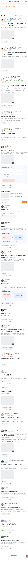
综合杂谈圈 (5, 41)
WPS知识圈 (5, 423)
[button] (26, 1)
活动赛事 (4, 105)
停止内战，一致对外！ (6, 391)
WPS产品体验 (5, 497)
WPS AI (4, 364)
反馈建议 (8, 513)
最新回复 (21, 15)
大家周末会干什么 (5, 313)
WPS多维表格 (5, 546)
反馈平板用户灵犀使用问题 (7, 150)
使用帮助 (11, 185)
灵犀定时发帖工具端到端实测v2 (8, 116)
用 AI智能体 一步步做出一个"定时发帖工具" (11, 464)
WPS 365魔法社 (6, 199)
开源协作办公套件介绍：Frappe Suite (10, 417)
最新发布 (16, 15)
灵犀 (4, 122)
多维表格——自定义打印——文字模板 (10, 540)
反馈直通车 (5, 185)
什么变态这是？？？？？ (8, 191)
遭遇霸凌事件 (4, 226)
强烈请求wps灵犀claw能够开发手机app (11, 491)
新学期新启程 (4, 209)
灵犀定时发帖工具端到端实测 (8, 133)
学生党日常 (11, 347)
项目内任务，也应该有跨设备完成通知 (10, 507)
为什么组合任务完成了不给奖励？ (9, 524)
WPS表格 (4, 381)
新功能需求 (12, 497)
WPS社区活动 (10, 105)
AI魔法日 (12, 215)
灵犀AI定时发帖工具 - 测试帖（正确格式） (11, 358)
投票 (9, 180)
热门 (25, 15)
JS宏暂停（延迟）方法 (6, 375)
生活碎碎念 (11, 319)
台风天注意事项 (5, 283)
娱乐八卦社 (11, 407)
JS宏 (9, 381)
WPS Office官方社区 (14, 1)
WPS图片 (4, 273)
